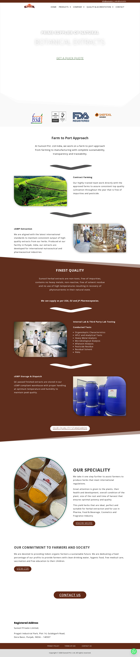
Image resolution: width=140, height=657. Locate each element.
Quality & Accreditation (99, 7)
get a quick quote (70, 58)
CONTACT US (70, 595)
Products (63, 7)
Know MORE (84, 523)
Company (77, 7)
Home (53, 7)
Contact (120, 7)
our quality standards (70, 428)
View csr (23, 568)
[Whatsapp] (134, 651)
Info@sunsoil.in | (108, 1)
